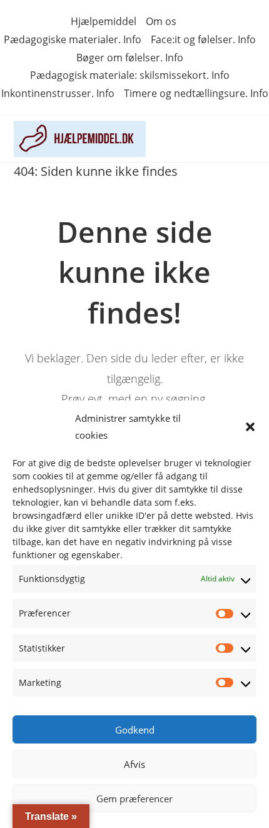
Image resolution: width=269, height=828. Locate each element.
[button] (250, 427)
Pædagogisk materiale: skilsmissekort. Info (130, 75)
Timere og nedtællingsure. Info (196, 93)
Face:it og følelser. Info (203, 39)
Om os (161, 21)
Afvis (134, 764)
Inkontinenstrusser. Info (57, 93)
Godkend (135, 729)
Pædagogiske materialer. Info (72, 39)
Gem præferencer (134, 798)
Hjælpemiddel (103, 21)
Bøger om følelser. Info (129, 57)
